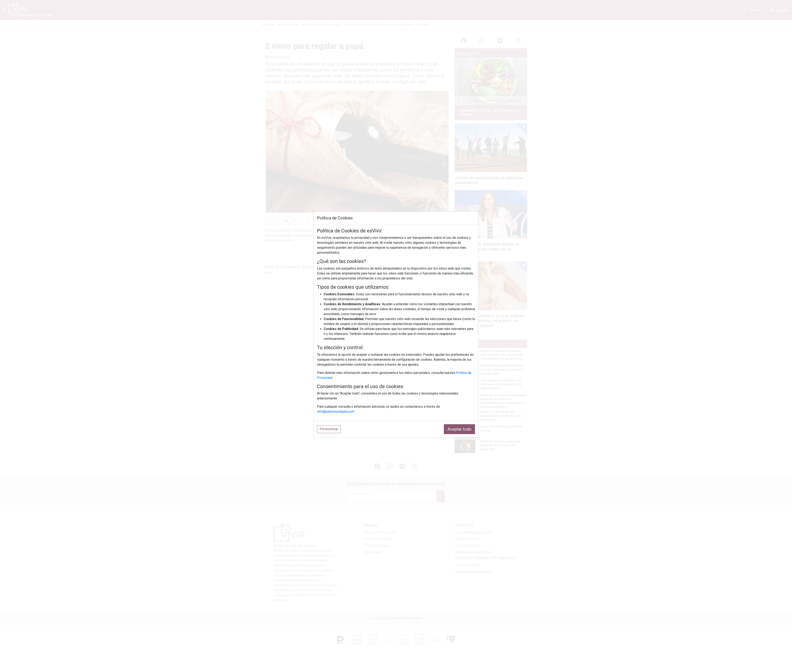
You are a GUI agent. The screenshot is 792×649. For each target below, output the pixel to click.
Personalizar (329, 429)
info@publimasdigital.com (335, 411)
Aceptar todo (459, 429)
